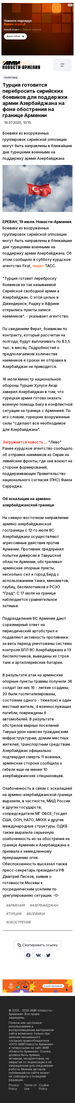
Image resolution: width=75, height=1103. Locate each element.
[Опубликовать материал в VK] (38, 955)
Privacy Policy (14, 1086)
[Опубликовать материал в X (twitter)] (48, 955)
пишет (38, 266)
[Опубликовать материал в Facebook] (28, 955)
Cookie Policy (44, 1086)
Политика (11, 77)
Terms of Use (30, 1086)
